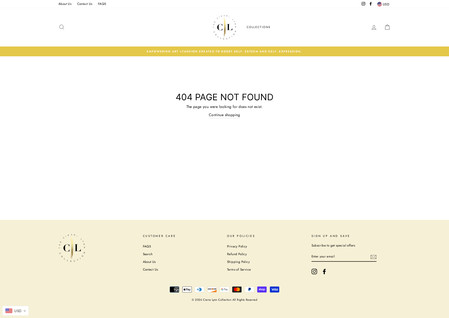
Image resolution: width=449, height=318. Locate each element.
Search (148, 254)
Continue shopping (224, 115)
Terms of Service (239, 269)
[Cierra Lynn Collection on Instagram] (314, 271)
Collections (259, 27)
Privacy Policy (237, 246)
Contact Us (84, 3)
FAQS (102, 3)
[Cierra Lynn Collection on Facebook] (324, 271)
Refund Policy (237, 254)
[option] (224, 51)
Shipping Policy (238, 261)
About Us (64, 3)
